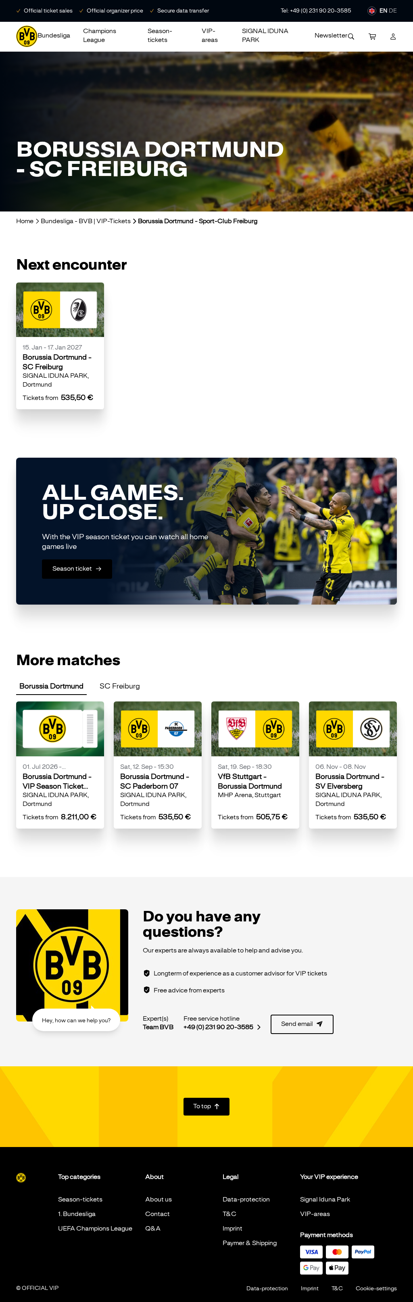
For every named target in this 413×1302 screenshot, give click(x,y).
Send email (302, 1024)
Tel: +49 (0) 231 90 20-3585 (316, 10)
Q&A (153, 1229)
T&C (229, 1214)
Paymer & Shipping (250, 1243)
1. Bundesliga (77, 1214)
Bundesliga (54, 35)
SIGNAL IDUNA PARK (265, 35)
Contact (157, 1214)
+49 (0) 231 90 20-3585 (222, 1027)
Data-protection (246, 1199)
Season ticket (77, 569)
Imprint (232, 1229)
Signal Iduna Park (325, 1199)
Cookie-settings (376, 1288)
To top (206, 1106)
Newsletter (331, 35)
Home (24, 221)
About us (158, 1199)
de (393, 10)
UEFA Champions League (95, 1229)
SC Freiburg (120, 686)
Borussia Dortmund (51, 686)
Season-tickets (160, 35)
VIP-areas (210, 35)
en (383, 10)
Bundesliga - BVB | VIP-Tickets (86, 221)
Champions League (99, 35)
